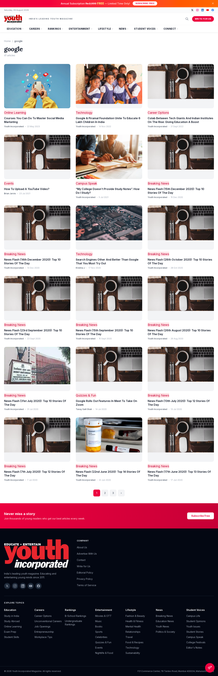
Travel (129, 637)
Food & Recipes (134, 642)
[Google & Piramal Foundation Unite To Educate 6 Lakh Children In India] (109, 86)
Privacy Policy (85, 578)
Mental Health (133, 626)
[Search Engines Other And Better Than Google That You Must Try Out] (109, 227)
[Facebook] (213, 10)
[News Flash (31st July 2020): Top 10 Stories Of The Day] (37, 369)
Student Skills (11, 637)
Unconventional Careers (48, 621)
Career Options (158, 112)
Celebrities (101, 637)
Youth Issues (193, 626)
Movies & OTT (103, 615)
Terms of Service (86, 585)
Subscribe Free (144, 3)
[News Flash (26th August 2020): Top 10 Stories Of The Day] (181, 298)
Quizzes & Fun (86, 395)
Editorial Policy (85, 572)
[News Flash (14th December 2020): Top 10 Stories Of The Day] (37, 227)
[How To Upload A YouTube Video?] (37, 157)
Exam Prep (10, 631)
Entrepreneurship (44, 631)
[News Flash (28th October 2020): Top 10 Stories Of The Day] (181, 227)
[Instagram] (197, 10)
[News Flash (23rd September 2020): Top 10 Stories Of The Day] (37, 298)
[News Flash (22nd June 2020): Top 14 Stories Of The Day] (109, 439)
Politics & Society (165, 631)
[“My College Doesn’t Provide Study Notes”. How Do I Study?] (109, 157)
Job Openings (42, 626)
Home (7, 41)
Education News (165, 621)
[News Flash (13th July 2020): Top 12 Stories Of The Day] (181, 369)
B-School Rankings (75, 615)
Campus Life (193, 615)
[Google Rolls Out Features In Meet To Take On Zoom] (109, 369)
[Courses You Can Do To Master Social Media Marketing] (37, 86)
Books (98, 626)
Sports (99, 631)
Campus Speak (86, 183)
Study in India (11, 615)
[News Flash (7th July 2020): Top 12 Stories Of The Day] (37, 439)
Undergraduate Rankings (73, 623)
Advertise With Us (87, 553)
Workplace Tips (43, 637)
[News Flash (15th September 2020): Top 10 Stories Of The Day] (109, 298)
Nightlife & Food (104, 652)
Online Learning (15, 112)
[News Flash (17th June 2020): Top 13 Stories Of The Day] (181, 439)
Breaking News (158, 183)
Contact (81, 560)
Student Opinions (196, 621)
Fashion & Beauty (135, 615)
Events (9, 183)
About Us (82, 547)
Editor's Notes (194, 647)
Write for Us (203, 19)
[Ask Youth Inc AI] (210, 668)
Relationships (133, 631)
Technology (84, 112)
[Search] (187, 19)
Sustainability (133, 652)
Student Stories (195, 631)
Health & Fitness (134, 621)
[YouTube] (207, 10)
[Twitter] (192, 10)
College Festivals (195, 642)
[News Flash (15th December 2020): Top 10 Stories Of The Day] (181, 157)
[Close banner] (213, 3)
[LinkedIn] (202, 10)
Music (98, 621)
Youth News (162, 626)
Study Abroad (12, 621)
